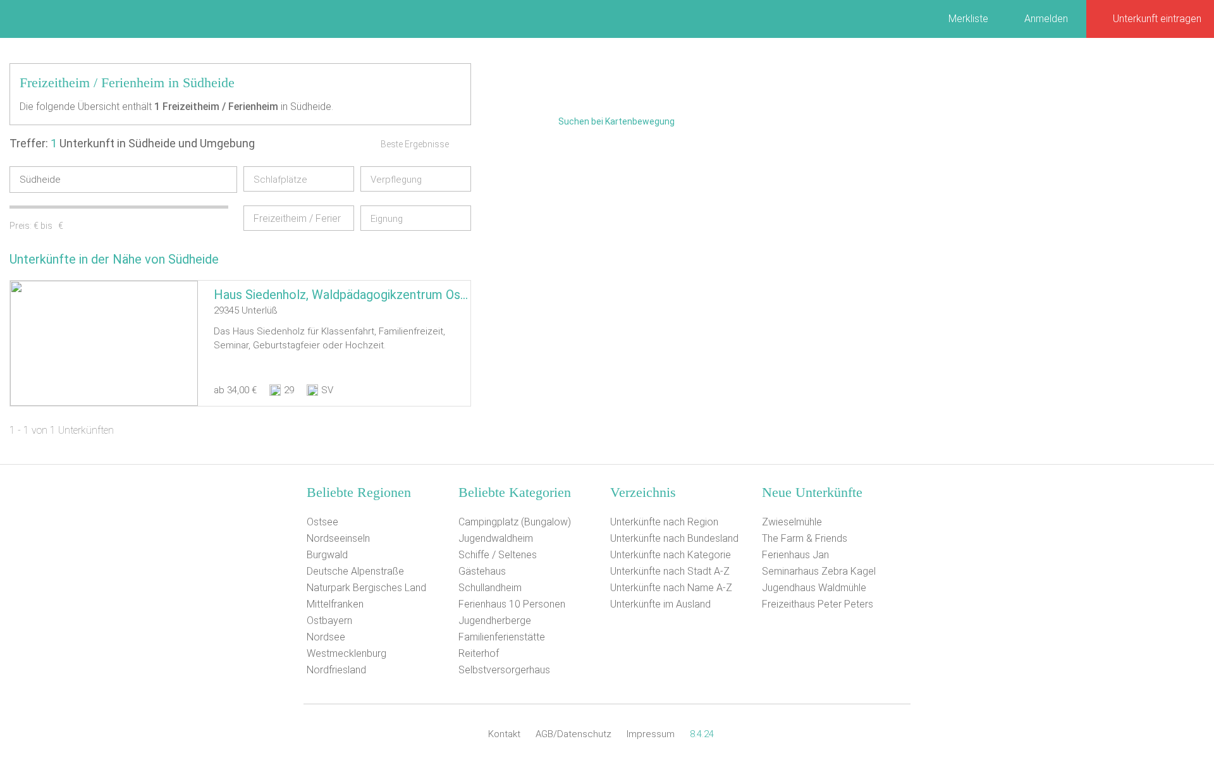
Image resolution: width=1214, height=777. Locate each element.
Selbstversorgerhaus (504, 670)
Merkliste (968, 19)
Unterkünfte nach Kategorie (670, 555)
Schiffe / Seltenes (497, 555)
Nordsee (326, 637)
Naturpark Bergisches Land (366, 588)
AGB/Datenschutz (573, 734)
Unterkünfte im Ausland (660, 604)
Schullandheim (490, 588)
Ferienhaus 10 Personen (511, 604)
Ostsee (322, 522)
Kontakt (504, 734)
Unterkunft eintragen (1157, 19)
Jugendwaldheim (495, 538)
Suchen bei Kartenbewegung (616, 121)
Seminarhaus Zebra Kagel (819, 571)
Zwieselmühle (792, 522)
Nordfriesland (336, 670)
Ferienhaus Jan (795, 555)
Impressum (651, 734)
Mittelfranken (335, 604)
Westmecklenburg (346, 653)
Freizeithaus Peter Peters (817, 604)
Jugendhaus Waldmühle (814, 588)
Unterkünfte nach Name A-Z (671, 588)
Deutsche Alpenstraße (355, 571)
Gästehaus (482, 571)
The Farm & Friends (804, 538)
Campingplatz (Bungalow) (514, 522)
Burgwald (327, 555)
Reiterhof (478, 653)
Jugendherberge (494, 621)
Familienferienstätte (501, 637)
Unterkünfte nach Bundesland (674, 538)
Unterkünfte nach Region (664, 522)
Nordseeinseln (338, 538)
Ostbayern (329, 621)
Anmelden (1046, 19)
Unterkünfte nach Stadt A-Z (670, 571)
